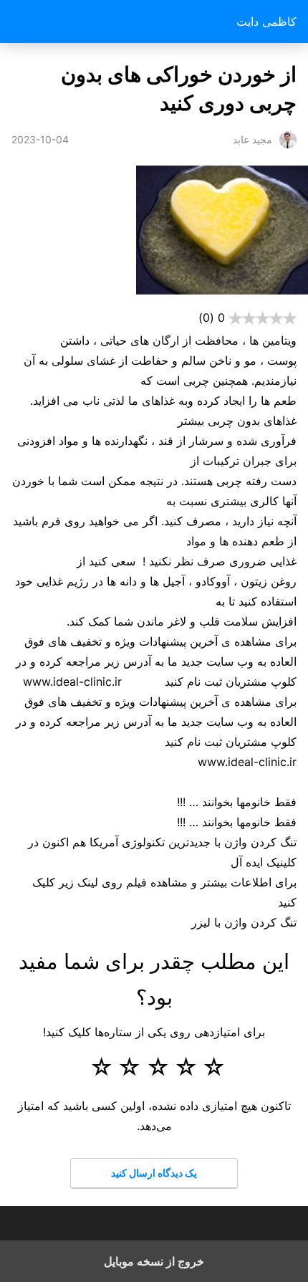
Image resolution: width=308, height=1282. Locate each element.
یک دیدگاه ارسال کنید (154, 1173)
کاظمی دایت (266, 21)
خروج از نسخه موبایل (154, 1261)
